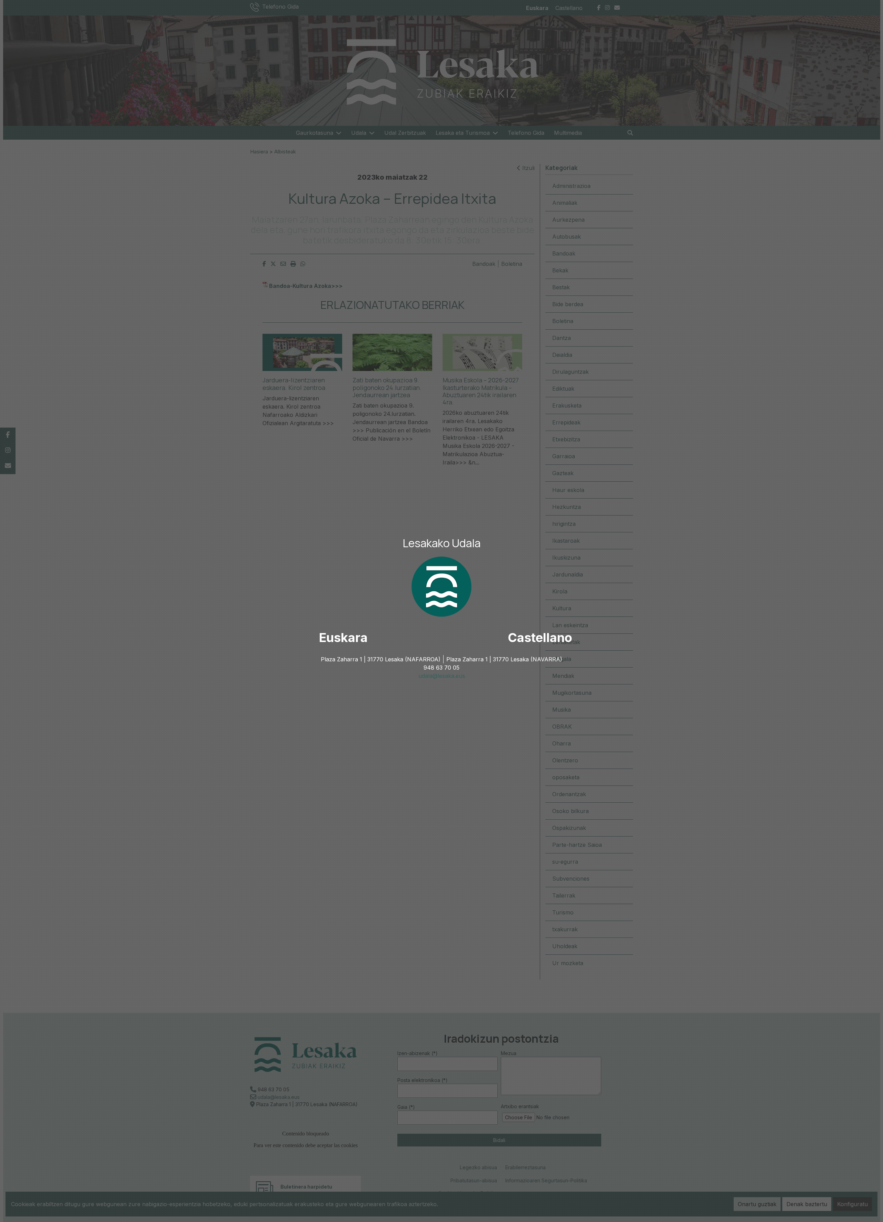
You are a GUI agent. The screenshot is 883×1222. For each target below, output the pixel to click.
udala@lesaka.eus (441, 675)
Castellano (540, 637)
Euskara (343, 637)
